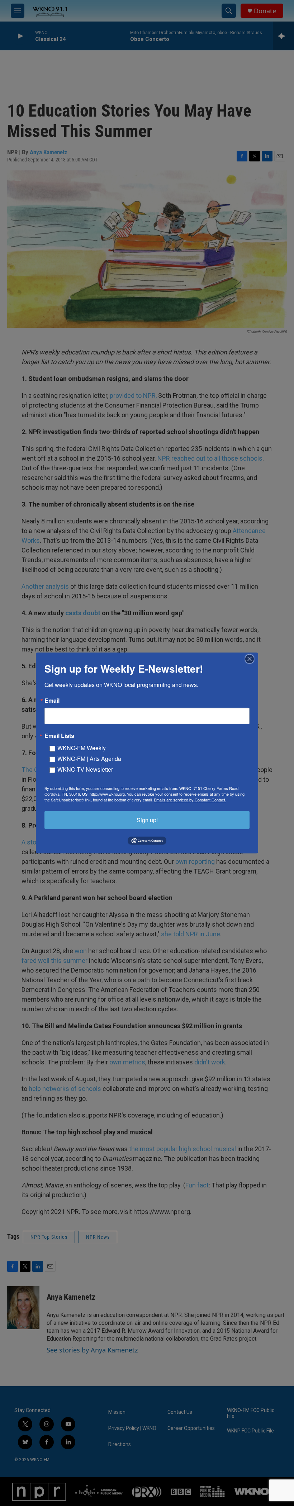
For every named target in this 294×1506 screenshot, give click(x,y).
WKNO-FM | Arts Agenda (89, 758)
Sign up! (147, 820)
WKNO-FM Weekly (81, 748)
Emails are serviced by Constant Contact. (190, 800)
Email (52, 700)
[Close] (251, 659)
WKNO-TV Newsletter (85, 769)
